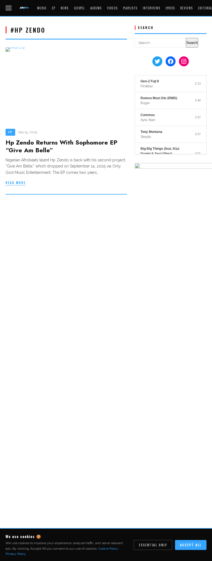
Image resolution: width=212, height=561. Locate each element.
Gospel (79, 8)
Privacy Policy (16, 554)
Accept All (191, 545)
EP (53, 8)
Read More (16, 182)
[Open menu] (9, 8)
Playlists (130, 8)
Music (41, 8)
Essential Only (153, 545)
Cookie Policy (108, 548)
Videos (112, 8)
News (64, 8)
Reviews (186, 8)
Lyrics (170, 8)
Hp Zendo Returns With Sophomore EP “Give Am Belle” (61, 146)
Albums (96, 8)
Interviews (151, 8)
